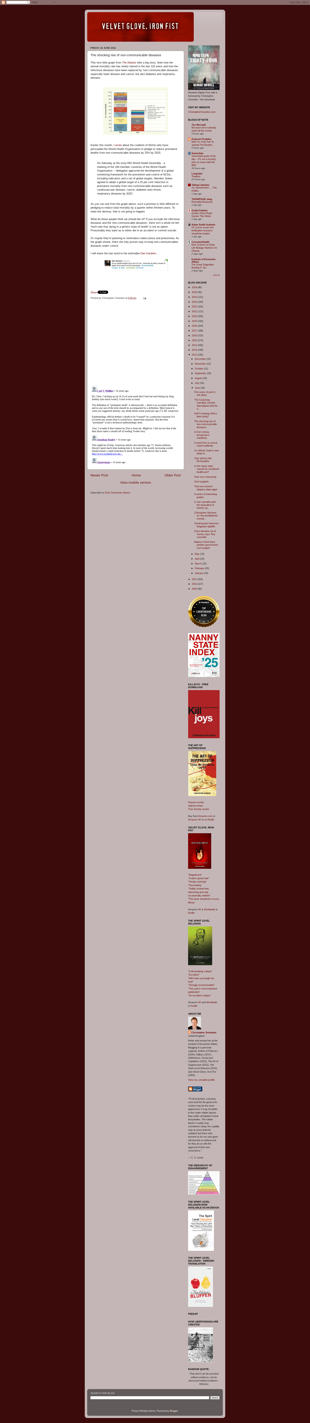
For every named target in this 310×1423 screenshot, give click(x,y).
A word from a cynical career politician (205, 444)
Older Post (173, 475)
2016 (195, 335)
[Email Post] (144, 298)
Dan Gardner (148, 253)
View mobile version (135, 482)
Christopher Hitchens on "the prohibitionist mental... (206, 515)
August (199, 378)
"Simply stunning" (197, 881)
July (197, 383)
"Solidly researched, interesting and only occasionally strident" (199, 892)
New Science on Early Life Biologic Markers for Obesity (204, 247)
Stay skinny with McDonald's (203, 459)
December (201, 358)
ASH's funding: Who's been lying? (205, 415)
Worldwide (209, 909)
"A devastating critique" (200, 971)
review (196, 802)
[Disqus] (136, 342)
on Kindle (209, 819)
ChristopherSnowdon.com (202, 111)
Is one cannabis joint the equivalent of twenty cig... (205, 504)
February (200, 568)
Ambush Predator (201, 139)
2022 (195, 306)
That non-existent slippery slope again (205, 488)
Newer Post (99, 475)
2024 (195, 297)
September (201, 373)
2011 (194, 579)
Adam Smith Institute (203, 224)
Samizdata (197, 153)
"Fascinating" (195, 885)
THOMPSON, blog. (202, 199)
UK (199, 909)
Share (94, 292)
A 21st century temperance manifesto (201, 435)
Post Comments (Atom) (117, 492)
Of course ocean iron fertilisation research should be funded (202, 230)
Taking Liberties (200, 185)
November (201, 363)
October (199, 368)
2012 (195, 354)
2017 (195, 330)
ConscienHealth (200, 242)
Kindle (191, 912)
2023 (195, 301)
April (197, 558)
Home (136, 475)
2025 (195, 292)
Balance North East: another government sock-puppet (206, 545)
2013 (195, 349)
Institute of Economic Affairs (203, 260)
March (198, 563)
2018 (195, 325)
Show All (216, 275)
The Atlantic (129, 62)
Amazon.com (205, 816)
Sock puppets (201, 481)
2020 (195, 316)
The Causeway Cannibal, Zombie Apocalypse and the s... (205, 404)
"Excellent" (193, 974)
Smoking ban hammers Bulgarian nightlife (206, 525)
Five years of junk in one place (204, 393)
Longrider (197, 173)
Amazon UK (194, 819)
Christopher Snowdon (203, 1032)
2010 (195, 584)
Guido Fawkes (199, 210)
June (198, 387)
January (199, 573)
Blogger (174, 1410)
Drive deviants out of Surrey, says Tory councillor (205, 534)
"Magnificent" (195, 874)
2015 (195, 340)
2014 (195, 345)
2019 (195, 321)
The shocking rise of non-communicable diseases (205, 424)
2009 (195, 588)
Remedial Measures (202, 202)
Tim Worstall (198, 124)
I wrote (118, 145)
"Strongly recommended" (201, 985)
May (197, 553)
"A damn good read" (198, 878)
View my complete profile (201, 1079)
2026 (195, 287)
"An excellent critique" (199, 995)
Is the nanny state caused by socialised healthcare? (206, 469)
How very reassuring (205, 476)
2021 (195, 311)
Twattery (196, 176)
